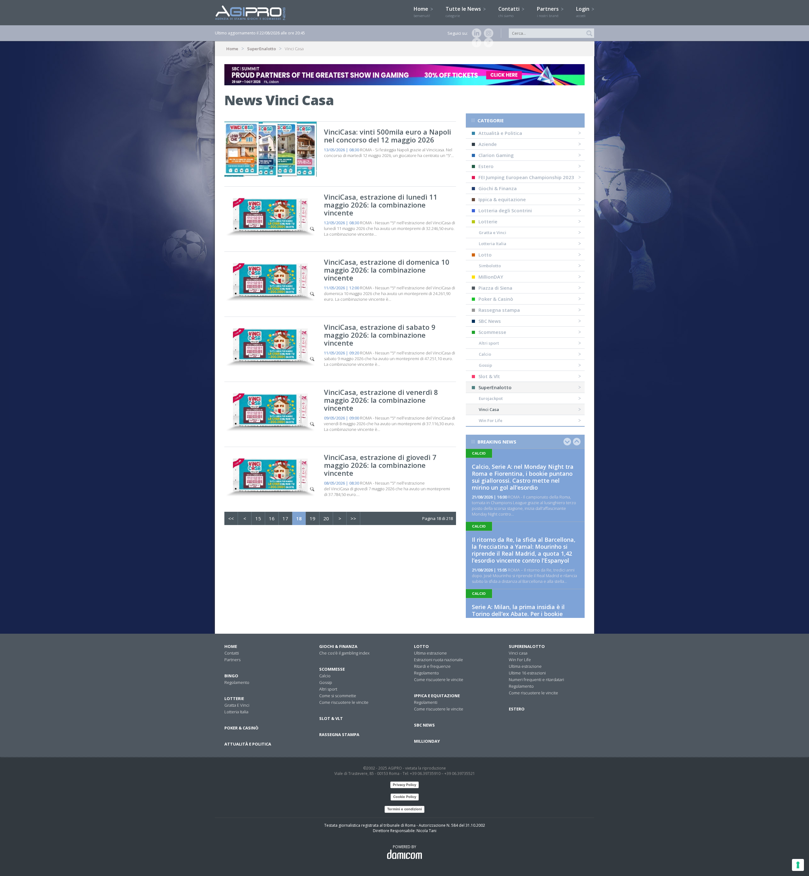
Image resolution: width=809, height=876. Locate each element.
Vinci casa (518, 653)
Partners (548, 11)
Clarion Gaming (496, 155)
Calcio (485, 354)
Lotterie (487, 221)
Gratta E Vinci (236, 705)
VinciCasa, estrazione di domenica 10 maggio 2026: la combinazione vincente (386, 269)
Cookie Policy (404, 796)
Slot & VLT (331, 718)
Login (583, 11)
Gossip (485, 365)
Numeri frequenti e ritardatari (536, 679)
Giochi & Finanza (497, 188)
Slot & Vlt (489, 376)
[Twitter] (487, 42)
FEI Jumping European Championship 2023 (526, 177)
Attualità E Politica (247, 744)
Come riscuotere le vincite (343, 702)
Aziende (487, 144)
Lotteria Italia (492, 243)
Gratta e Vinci (492, 232)
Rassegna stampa (499, 310)
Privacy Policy (404, 784)
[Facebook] (475, 42)
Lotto (485, 254)
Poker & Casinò (495, 299)
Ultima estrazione (430, 653)
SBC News (489, 321)
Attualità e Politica (500, 133)
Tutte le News (464, 11)
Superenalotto (527, 646)
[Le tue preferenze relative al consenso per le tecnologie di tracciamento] (798, 865)
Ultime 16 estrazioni (527, 673)
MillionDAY (490, 277)
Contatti (509, 11)
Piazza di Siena (495, 288)
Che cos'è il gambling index (344, 653)
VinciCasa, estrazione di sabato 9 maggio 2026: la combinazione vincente (379, 334)
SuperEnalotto (261, 48)
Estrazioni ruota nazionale (438, 659)
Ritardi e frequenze (432, 666)
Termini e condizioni (404, 809)
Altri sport (489, 343)
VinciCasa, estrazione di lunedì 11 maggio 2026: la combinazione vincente (380, 204)
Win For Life (490, 420)
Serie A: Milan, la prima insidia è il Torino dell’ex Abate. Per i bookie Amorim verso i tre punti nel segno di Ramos (523, 617)
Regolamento (236, 682)
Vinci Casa (489, 409)
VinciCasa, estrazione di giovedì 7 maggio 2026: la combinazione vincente (380, 465)
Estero (486, 166)
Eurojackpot (491, 398)
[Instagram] (487, 33)
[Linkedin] (475, 33)
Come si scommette (337, 695)
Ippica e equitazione (437, 695)
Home (422, 11)
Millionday (427, 741)
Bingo (231, 676)
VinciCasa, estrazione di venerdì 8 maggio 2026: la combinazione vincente (381, 400)
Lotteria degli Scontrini (505, 210)
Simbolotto (490, 266)
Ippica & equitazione (502, 199)
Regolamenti (425, 702)
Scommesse (492, 332)
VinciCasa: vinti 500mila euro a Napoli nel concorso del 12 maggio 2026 (387, 135)
